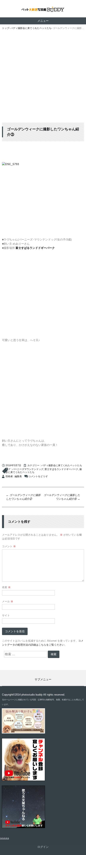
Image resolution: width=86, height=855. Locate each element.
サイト (6, 615)
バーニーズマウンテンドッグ (27, 469)
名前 (6, 587)
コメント (9, 546)
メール (7, 601)
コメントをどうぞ (38, 476)
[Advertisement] (43, 78)
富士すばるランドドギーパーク (61, 469)
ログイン (43, 846)
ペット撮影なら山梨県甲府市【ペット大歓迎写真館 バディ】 (43, 9)
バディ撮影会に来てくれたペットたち (61, 465)
